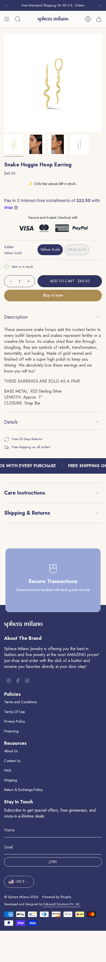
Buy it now (53, 295)
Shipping (10, 780)
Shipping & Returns (27, 513)
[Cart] (98, 19)
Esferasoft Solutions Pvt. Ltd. (61, 904)
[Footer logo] (23, 624)
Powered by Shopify (56, 896)
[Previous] (6, 5)
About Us (10, 751)
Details (11, 422)
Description (16, 317)
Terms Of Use (14, 711)
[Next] (99, 5)
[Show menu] (7, 19)
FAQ (7, 770)
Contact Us (12, 760)
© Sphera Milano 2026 (21, 896)
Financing (11, 731)
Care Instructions (24, 493)
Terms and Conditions (20, 702)
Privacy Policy (14, 721)
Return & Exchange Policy (23, 789)
